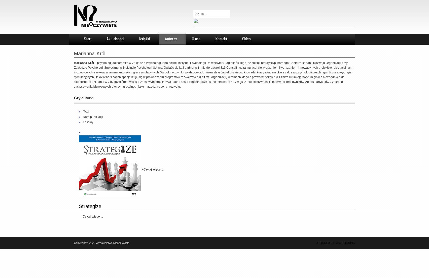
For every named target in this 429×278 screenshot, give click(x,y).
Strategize (90, 206)
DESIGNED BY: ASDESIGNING (334, 242)
